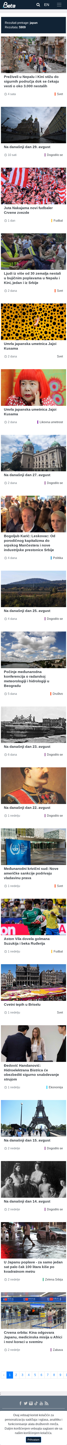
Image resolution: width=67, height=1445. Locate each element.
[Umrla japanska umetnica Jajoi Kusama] (33, 321)
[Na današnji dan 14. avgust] (33, 1179)
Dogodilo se (55, 154)
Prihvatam (33, 1439)
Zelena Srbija (54, 1279)
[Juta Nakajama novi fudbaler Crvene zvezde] (33, 186)
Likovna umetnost (51, 422)
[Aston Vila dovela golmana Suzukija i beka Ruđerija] (33, 917)
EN (46, 5)
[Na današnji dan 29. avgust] (33, 125)
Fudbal (58, 220)
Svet (60, 94)
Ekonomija (56, 1087)
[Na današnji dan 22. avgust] (33, 785)
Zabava (58, 1349)
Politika (58, 558)
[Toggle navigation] (59, 4)
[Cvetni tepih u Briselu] (33, 982)
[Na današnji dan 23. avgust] (33, 724)
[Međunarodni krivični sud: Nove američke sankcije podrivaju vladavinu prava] (33, 846)
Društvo (58, 693)
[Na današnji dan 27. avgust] (33, 453)
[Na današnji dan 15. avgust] (33, 1118)
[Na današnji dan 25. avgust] (33, 589)
